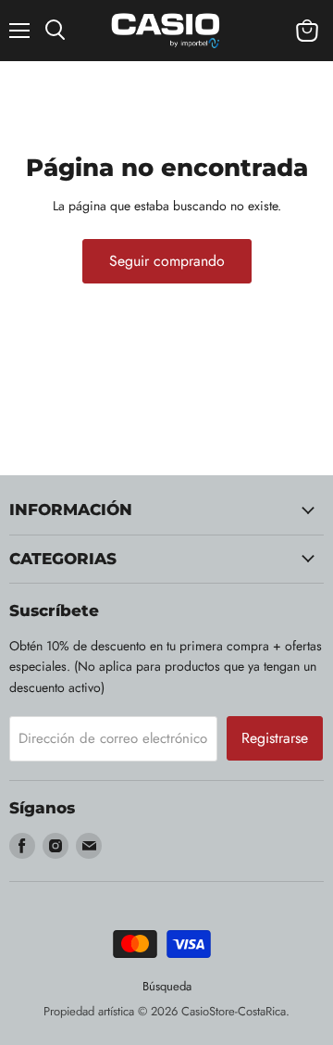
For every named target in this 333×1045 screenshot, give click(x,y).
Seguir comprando (167, 260)
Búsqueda (166, 986)
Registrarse (274, 738)
